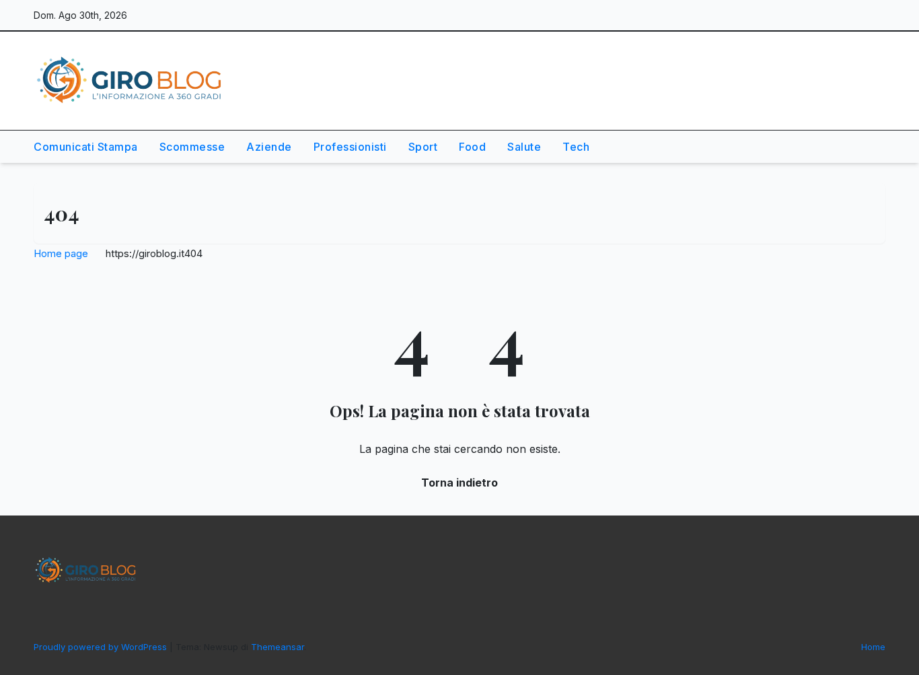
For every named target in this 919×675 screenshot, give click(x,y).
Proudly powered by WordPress (102, 646)
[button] (844, 146)
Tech (575, 146)
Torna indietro (459, 482)
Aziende (269, 146)
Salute (524, 146)
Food (472, 146)
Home (873, 646)
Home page (61, 253)
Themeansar (277, 646)
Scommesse (192, 146)
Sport (423, 146)
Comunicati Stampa (86, 146)
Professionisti (350, 146)
